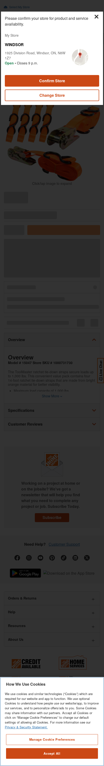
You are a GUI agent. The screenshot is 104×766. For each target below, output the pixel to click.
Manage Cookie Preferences (52, 739)
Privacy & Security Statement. (26, 727)
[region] (52, 721)
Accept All (52, 753)
